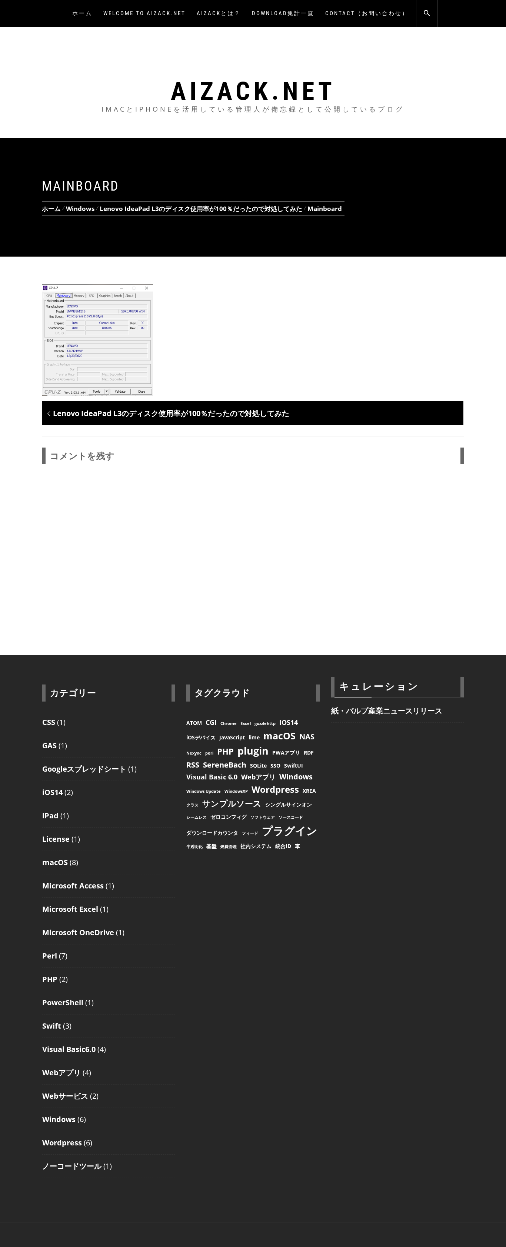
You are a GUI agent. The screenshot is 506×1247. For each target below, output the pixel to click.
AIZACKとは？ (219, 13)
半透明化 (194, 846)
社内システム (256, 846)
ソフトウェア (262, 817)
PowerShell (62, 1002)
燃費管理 (228, 846)
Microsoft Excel (70, 909)
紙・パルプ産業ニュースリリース (386, 711)
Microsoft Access (73, 886)
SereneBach (224, 765)
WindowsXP (236, 791)
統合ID (283, 846)
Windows (59, 1119)
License (56, 839)
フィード (250, 833)
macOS (55, 862)
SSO (275, 765)
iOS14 (52, 792)
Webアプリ (61, 1073)
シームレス (196, 817)
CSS (48, 722)
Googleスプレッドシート (84, 769)
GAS (49, 745)
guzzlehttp (265, 723)
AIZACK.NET (253, 91)
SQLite (258, 765)
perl (209, 753)
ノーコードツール (71, 1166)
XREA (309, 790)
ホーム (82, 13)
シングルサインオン (288, 804)
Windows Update (203, 791)
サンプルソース (232, 803)
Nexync (194, 753)
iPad (50, 816)
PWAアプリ (286, 752)
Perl (49, 956)
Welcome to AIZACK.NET (144, 13)
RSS (192, 765)
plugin (253, 751)
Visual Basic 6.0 (211, 776)
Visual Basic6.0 (69, 1049)
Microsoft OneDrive (78, 932)
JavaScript (232, 737)
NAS (306, 737)
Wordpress (62, 1143)
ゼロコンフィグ (228, 816)
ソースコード (291, 817)
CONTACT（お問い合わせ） (367, 13)
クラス (192, 805)
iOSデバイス (201, 737)
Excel (245, 723)
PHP (49, 979)
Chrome (228, 723)
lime (254, 737)
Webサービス (65, 1096)
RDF (309, 752)
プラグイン (289, 830)
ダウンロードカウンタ (212, 832)
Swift (51, 1026)
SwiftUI (293, 765)
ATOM (194, 722)
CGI (211, 722)
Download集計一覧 (283, 13)
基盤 (211, 846)
